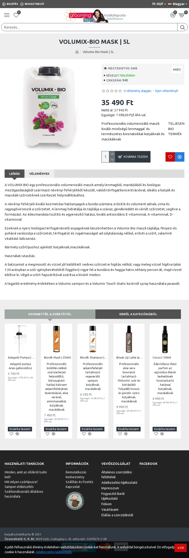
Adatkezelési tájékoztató (54, 552)
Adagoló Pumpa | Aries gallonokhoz (21, 357)
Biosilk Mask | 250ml (57, 357)
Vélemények (39, 173)
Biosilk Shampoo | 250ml (93, 357)
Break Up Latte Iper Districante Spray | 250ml (129, 357)
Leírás (14, 173)
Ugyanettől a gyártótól (49, 314)
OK (182, 547)
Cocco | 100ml (162, 357)
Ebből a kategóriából (138, 314)
